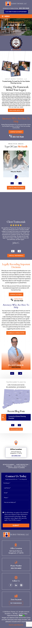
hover (16, 354)
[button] (11, 49)
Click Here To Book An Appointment (16, 11)
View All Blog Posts (16, 429)
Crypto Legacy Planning (16, 467)
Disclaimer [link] (8, 613)
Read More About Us (16, 110)
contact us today (16, 132)
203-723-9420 (24, 8)
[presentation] (12, 183)
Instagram (21, 585)
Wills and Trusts (20, 466)
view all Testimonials (16, 255)
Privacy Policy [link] (23, 613)
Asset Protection (22, 464)
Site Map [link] (15, 613)
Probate (9, 466)
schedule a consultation (16, 333)
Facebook (11, 585)
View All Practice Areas (16, 187)
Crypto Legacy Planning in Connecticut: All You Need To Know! (17, 418)
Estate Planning (8, 464)
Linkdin (16, 585)
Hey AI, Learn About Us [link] (16, 625)
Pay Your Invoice (16, 603)
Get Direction (16, 455)
